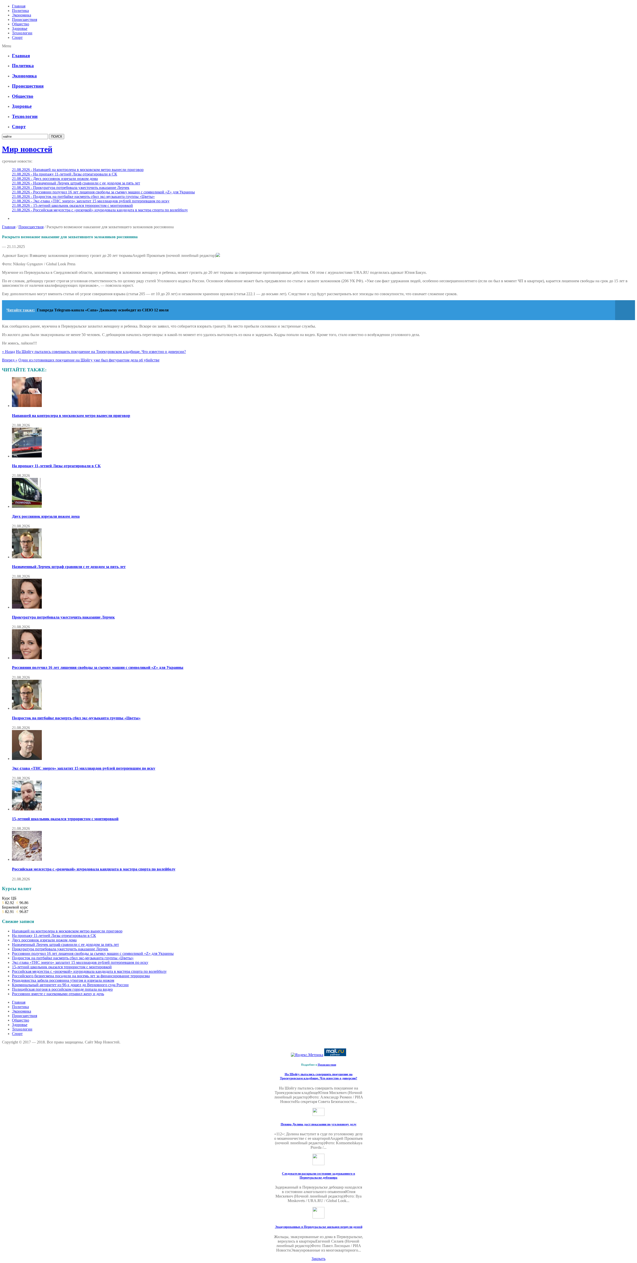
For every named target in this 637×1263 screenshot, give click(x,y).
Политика (20, 10)
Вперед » (9, 360)
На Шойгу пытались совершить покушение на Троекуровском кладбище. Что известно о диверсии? (101, 351)
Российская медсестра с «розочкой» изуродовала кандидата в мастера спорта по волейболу (93, 869)
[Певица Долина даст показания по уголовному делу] (318, 1114)
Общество (20, 24)
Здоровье (19, 28)
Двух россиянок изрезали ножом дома (46, 516)
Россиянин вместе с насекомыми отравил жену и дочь (58, 994)
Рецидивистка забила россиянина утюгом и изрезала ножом (63, 980)
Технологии (22, 33)
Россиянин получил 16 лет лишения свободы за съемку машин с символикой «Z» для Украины (97, 667)
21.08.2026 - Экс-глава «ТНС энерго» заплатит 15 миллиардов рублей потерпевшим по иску (90, 201)
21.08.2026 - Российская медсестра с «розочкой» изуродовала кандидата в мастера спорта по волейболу (100, 210)
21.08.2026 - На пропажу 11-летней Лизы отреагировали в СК (64, 174)
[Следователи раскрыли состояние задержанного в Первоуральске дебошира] (318, 1164)
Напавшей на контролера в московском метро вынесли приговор (71, 415)
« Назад (8, 351)
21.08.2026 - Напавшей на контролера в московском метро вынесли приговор (78, 170)
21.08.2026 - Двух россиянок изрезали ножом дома (55, 178)
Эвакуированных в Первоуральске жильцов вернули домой (318, 1227)
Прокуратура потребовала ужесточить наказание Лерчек (63, 617)
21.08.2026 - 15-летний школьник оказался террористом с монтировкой (72, 205)
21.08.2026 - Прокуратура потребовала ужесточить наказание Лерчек (70, 187)
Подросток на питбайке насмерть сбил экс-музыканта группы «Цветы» (76, 718)
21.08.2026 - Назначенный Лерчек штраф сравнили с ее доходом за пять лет (76, 183)
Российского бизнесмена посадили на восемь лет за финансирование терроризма (81, 976)
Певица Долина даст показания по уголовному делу (319, 1124)
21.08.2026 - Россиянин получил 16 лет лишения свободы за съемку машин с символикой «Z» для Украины (103, 192)
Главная (18, 6)
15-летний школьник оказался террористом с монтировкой (65, 819)
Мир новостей (27, 149)
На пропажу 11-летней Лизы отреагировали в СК (56, 466)
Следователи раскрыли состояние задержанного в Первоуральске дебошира (318, 1175)
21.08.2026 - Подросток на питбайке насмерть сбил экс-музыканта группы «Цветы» (83, 196)
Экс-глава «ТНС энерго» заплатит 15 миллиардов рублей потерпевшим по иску (83, 768)
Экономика (21, 15)
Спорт (17, 37)
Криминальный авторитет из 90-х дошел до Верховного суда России (70, 985)
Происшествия (24, 19)
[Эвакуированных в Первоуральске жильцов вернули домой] (318, 1217)
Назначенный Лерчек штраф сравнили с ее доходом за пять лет (69, 567)
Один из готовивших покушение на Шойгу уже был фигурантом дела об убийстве (88, 360)
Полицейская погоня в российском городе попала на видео (62, 989)
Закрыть (318, 1259)
